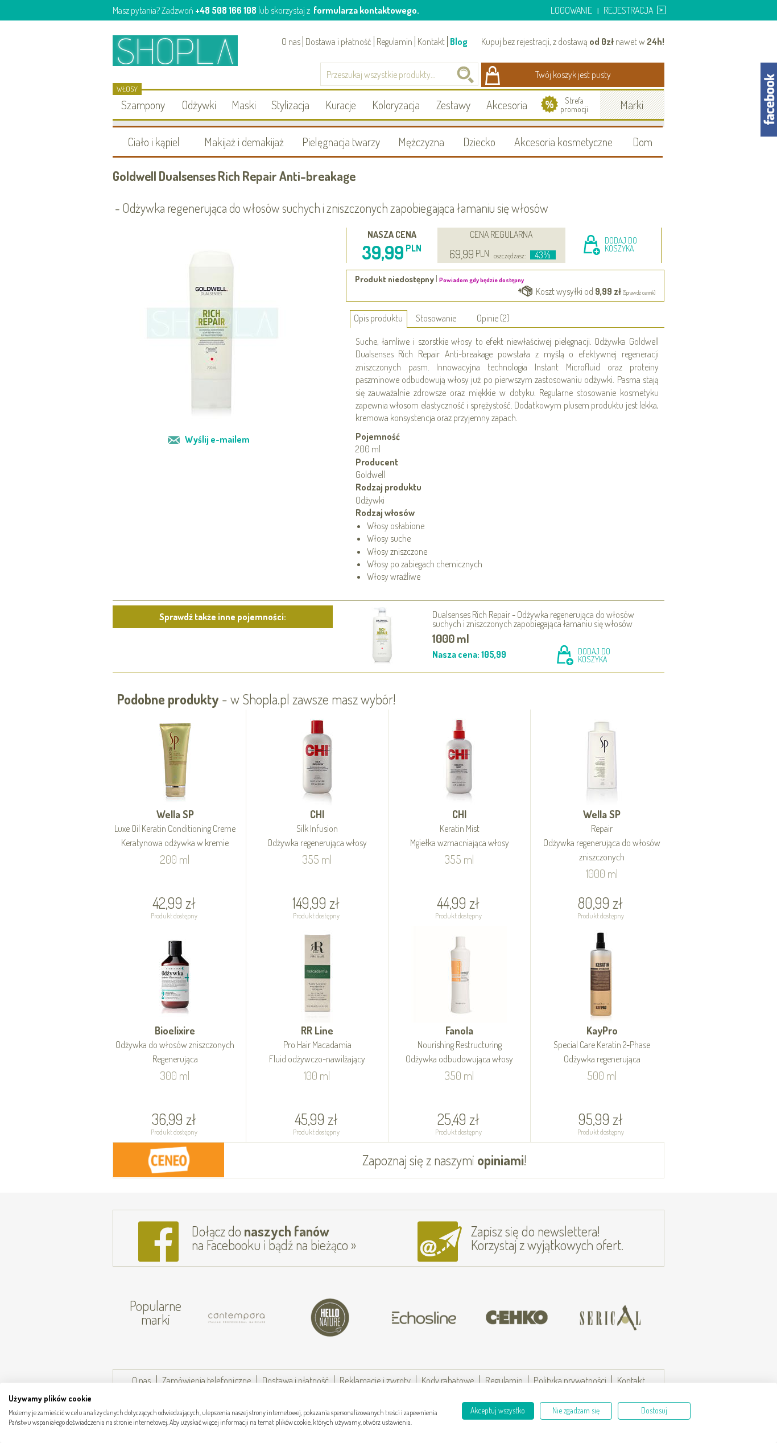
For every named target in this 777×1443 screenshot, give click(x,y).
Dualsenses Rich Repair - (533, 619)
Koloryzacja (396, 104)
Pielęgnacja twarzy (341, 141)
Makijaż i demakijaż (244, 141)
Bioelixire (174, 1044)
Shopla (183, 50)
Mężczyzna (421, 141)
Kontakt (431, 41)
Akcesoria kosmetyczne (563, 141)
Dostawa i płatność (338, 41)
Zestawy (453, 104)
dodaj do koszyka (621, 244)
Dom (642, 141)
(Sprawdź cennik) (639, 292)
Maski (244, 104)
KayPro (601, 1044)
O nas (291, 41)
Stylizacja (290, 104)
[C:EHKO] (438, 1317)
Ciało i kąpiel (154, 141)
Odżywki (199, 104)
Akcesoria (506, 104)
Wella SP (174, 828)
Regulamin (394, 41)
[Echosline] (344, 1317)
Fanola (459, 1044)
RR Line (317, 1044)
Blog (459, 41)
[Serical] (531, 1317)
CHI (317, 828)
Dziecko (479, 141)
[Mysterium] (624, 1317)
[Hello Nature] (251, 1317)
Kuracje (340, 104)
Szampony (143, 104)
